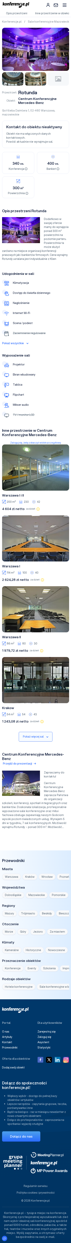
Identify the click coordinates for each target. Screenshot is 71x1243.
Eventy (32, 968)
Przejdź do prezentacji (17, 763)
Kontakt (7, 1042)
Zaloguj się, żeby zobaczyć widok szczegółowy (35, 442)
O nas (5, 1031)
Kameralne (12, 950)
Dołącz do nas (21, 1136)
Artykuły (7, 1037)
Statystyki (43, 1047)
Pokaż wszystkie (13, 343)
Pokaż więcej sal (33, 737)
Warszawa (48, 110)
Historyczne (33, 950)
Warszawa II (11, 637)
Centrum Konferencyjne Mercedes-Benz (37, 100)
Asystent (43, 1042)
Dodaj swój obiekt (13, 1067)
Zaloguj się (44, 1037)
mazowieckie (11, 114)
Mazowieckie (36, 895)
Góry (23, 932)
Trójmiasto (28, 913)
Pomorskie (59, 895)
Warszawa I (11, 566)
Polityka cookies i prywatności (36, 1193)
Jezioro (38, 932)
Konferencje (13, 968)
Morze (9, 932)
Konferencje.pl (12, 22)
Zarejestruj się (46, 1031)
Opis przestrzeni (16, 13)
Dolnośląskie (13, 895)
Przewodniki (9, 1047)
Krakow (8, 708)
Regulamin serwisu (36, 1186)
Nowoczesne (56, 950)
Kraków (29, 877)
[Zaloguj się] (48, 5)
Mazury (9, 913)
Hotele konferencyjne (19, 987)
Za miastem (57, 932)
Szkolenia (49, 968)
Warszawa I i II (13, 495)
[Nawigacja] (64, 5)
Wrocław (47, 877)
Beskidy (47, 913)
